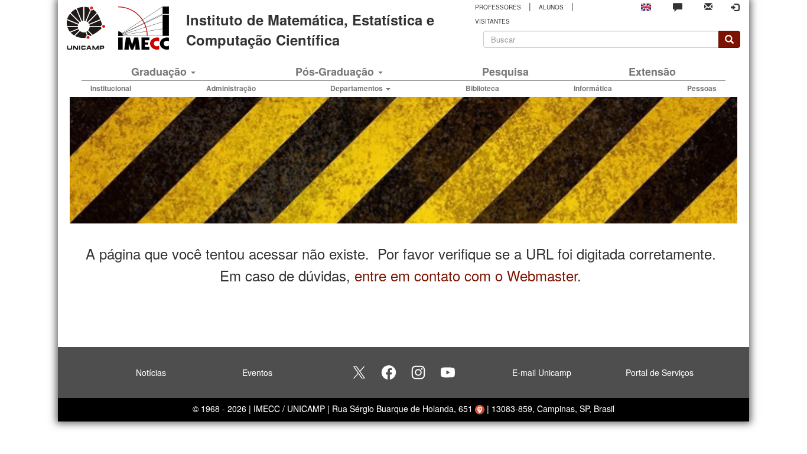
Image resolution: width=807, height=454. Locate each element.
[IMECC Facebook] (389, 372)
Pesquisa (505, 71)
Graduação (160, 71)
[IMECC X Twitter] (359, 372)
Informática (593, 88)
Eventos (257, 372)
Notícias (151, 372)
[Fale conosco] (677, 6)
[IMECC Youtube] (448, 372)
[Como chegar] (479, 408)
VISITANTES (492, 21)
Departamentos (357, 88)
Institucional (110, 88)
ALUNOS (551, 7)
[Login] (735, 7)
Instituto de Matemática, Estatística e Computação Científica (310, 29)
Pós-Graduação (336, 71)
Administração (231, 88)
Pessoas (702, 88)
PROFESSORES (498, 7)
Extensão (652, 71)
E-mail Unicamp (541, 372)
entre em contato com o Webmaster (465, 275)
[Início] (141, 28)
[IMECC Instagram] (418, 372)
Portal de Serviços (660, 372)
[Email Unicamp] (708, 6)
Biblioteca (482, 88)
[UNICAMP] (88, 28)
